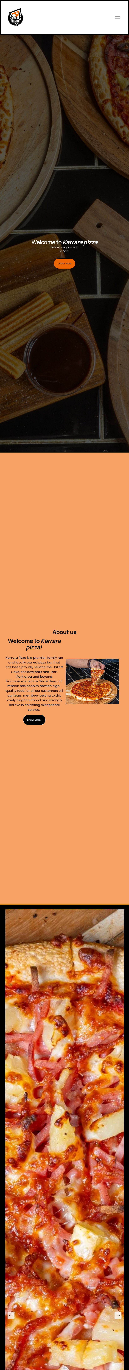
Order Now (64, 263)
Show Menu (34, 720)
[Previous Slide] (11, 1315)
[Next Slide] (118, 1315)
